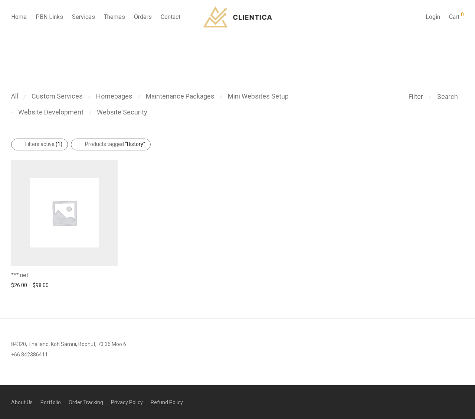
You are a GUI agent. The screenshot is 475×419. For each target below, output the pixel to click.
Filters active (43, 144)
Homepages (114, 96)
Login (433, 16)
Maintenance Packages (180, 96)
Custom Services (57, 96)
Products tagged (115, 144)
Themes (114, 16)
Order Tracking (86, 402)
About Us (22, 402)
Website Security (122, 112)
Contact (170, 16)
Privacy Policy (127, 402)
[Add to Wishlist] (114, 274)
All (14, 96)
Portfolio (50, 402)
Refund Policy (167, 402)
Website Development (50, 112)
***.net (19, 275)
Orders (143, 16)
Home (19, 16)
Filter (416, 96)
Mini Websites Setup (258, 96)
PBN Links (49, 16)
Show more (21, 285)
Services (83, 16)
